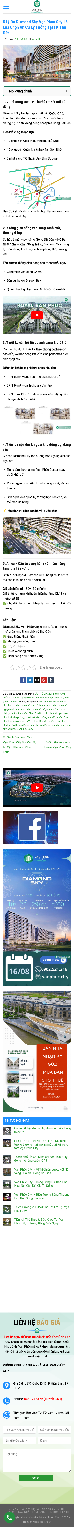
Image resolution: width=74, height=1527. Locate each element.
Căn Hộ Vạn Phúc (24, 697)
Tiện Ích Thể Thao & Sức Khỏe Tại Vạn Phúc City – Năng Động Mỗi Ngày (39, 1221)
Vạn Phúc (13, 728)
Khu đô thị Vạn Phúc (50, 721)
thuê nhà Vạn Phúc (40, 725)
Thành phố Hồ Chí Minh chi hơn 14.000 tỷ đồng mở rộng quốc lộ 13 (41, 1158)
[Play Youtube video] (37, 315)
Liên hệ (64, 1512)
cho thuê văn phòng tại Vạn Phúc (20, 721)
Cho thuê (28, 1509)
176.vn (47, 1522)
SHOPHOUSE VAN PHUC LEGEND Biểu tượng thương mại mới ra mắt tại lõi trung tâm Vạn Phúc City (41, 1144)
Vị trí (61, 1509)
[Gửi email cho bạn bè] (37, 680)
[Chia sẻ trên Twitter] (30, 680)
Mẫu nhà (24, 1512)
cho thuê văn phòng (13, 717)
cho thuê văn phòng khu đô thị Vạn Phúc (47, 717)
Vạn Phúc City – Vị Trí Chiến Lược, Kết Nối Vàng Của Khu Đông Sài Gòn (41, 1171)
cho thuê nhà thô (36, 709)
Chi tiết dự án (46, 1509)
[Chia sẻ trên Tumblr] (51, 680)
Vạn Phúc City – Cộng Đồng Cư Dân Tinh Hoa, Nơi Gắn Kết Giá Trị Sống (40, 1183)
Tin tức (53, 1512)
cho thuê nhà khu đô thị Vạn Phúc (34, 705)
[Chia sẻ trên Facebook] (23, 680)
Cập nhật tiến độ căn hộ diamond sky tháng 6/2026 (42, 1130)
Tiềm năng (39, 1512)
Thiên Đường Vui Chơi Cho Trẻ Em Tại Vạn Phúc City (41, 1208)
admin (36, 39)
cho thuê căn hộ (47, 701)
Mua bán (14, 1509)
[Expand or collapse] (66, 91)
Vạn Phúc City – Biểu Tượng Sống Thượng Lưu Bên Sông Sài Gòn (41, 1196)
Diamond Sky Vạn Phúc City (49, 697)
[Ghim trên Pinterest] (44, 680)
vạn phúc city (26, 728)
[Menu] (6, 6)
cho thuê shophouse (56, 713)
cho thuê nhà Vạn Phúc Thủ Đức (26, 713)
